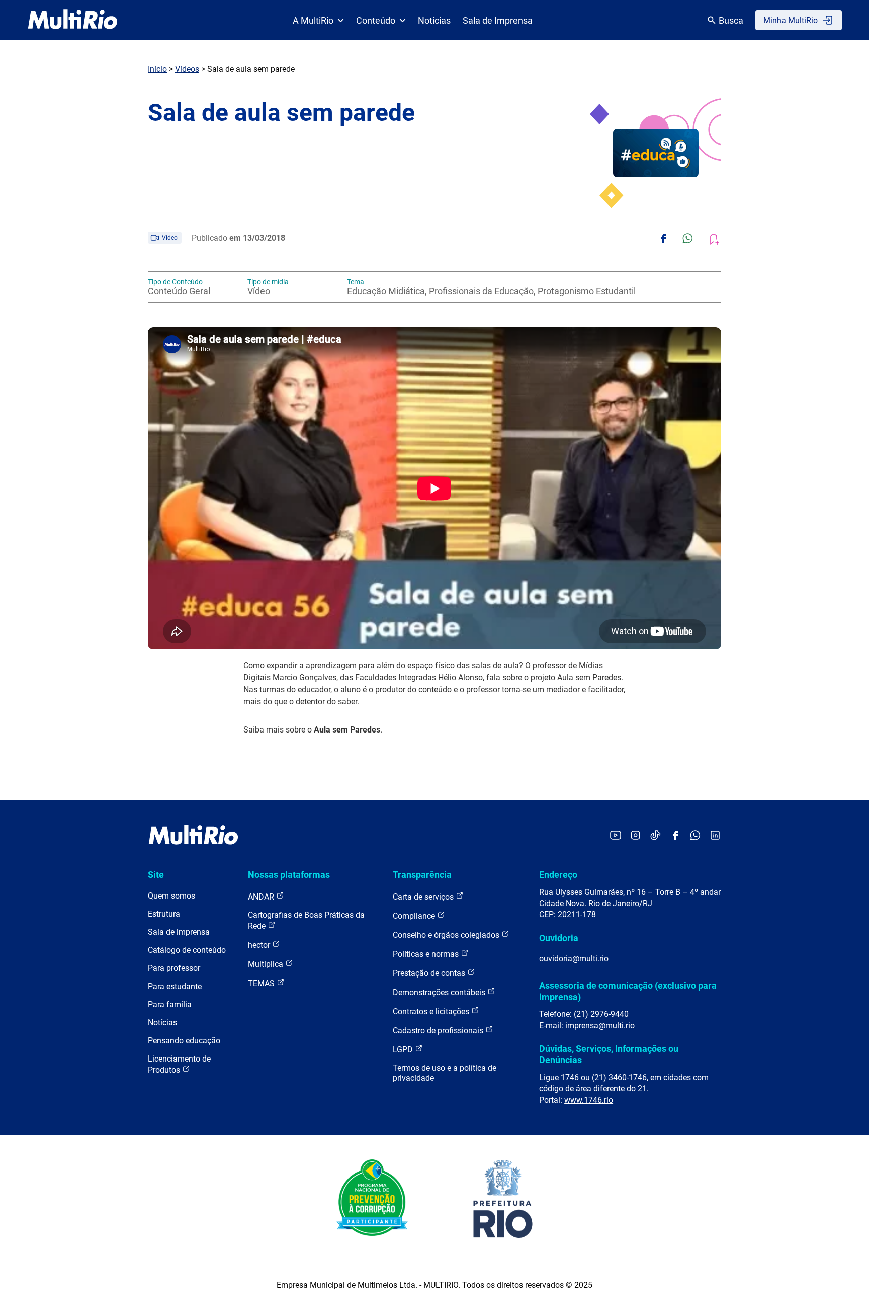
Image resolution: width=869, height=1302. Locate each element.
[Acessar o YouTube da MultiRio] (616, 836)
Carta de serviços (424, 897)
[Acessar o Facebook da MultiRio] (675, 836)
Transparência (422, 874)
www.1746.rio (588, 1100)
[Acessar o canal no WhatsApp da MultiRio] (695, 836)
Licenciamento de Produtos (179, 1064)
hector (260, 945)
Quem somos (171, 896)
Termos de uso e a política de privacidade (444, 1073)
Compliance (415, 916)
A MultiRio (313, 20)
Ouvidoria (558, 938)
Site (156, 874)
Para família (170, 1004)
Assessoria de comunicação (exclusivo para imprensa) (628, 991)
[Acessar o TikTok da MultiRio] (655, 836)
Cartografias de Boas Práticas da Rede (306, 920)
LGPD (404, 1049)
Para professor (174, 968)
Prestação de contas (430, 973)
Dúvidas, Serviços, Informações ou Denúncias (608, 1054)
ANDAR (262, 897)
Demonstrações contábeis (440, 992)
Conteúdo (375, 20)
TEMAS (262, 983)
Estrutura (164, 914)
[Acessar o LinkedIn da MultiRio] (715, 836)
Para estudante (175, 986)
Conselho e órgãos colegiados (447, 935)
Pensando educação (184, 1040)
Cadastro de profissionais (439, 1030)
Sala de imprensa (179, 932)
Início (157, 69)
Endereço (558, 874)
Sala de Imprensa (498, 20)
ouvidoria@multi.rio (574, 958)
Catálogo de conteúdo (187, 950)
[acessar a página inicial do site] (72, 20)
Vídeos (187, 69)
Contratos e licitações (432, 1011)
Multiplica (266, 964)
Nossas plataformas (289, 874)
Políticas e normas (427, 954)
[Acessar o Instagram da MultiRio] (635, 836)
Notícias (434, 20)
